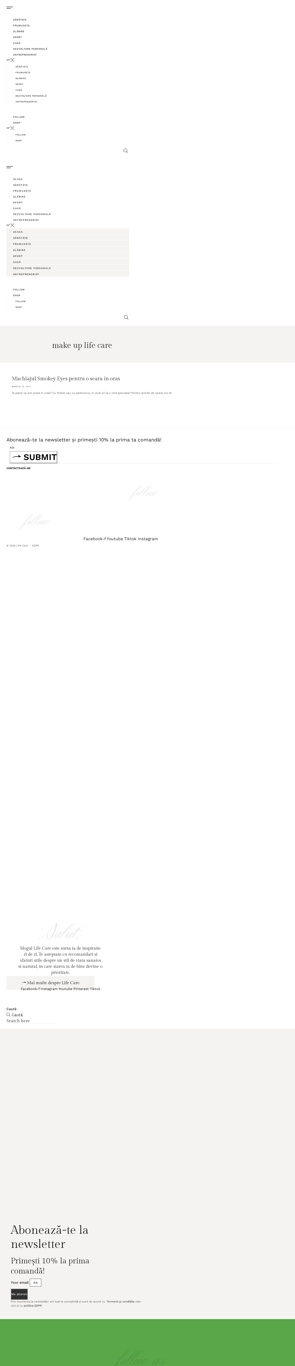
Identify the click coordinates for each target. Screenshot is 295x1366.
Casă (16, 43)
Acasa (18, 179)
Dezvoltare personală (30, 49)
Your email (20, 1309)
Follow (19, 117)
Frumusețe (21, 25)
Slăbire (18, 31)
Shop (17, 122)
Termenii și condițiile (120, 1328)
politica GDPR (33, 1332)
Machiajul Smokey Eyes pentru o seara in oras (66, 379)
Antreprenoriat (25, 54)
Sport (17, 37)
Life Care (22, 545)
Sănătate (20, 19)
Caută (11, 1036)
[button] (68, 60)
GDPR (36, 545)
